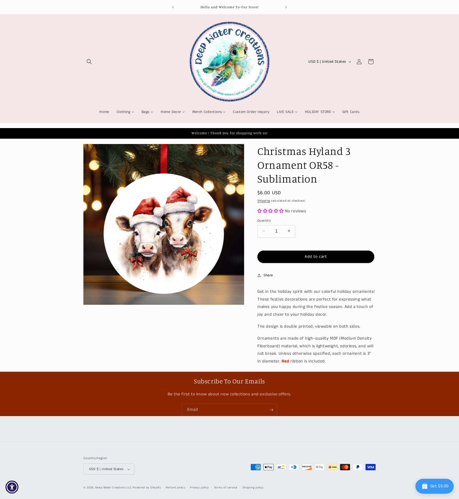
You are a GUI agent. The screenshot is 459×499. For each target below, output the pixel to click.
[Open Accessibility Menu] (12, 487)
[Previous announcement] (173, 7)
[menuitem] (104, 111)
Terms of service (225, 487)
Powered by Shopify (147, 488)
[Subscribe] (271, 410)
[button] (89, 61)
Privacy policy (199, 487)
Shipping (263, 200)
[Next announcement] (286, 7)
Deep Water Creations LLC (113, 488)
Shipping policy (253, 487)
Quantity (264, 220)
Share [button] (268, 275)
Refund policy (175, 487)
